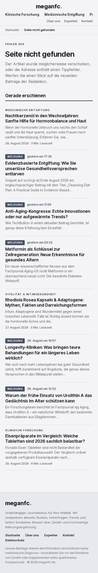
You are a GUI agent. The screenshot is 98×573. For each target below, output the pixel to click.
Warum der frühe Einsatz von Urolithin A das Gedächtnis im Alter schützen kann (48, 398)
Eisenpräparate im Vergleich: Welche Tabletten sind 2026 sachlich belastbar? (45, 438)
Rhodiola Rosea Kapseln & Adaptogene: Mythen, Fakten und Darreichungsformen (46, 302)
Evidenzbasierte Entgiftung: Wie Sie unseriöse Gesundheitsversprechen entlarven (41, 169)
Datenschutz (14, 540)
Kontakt (87, 21)
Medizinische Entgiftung (64, 14)
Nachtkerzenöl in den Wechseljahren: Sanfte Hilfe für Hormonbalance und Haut (45, 118)
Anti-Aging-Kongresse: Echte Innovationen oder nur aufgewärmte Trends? (47, 214)
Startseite (12, 30)
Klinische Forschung (22, 14)
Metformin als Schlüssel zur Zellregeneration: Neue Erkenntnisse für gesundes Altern (45, 255)
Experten (71, 21)
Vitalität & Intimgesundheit (30, 294)
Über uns (53, 21)
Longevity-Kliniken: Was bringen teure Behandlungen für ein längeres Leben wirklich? (42, 353)
